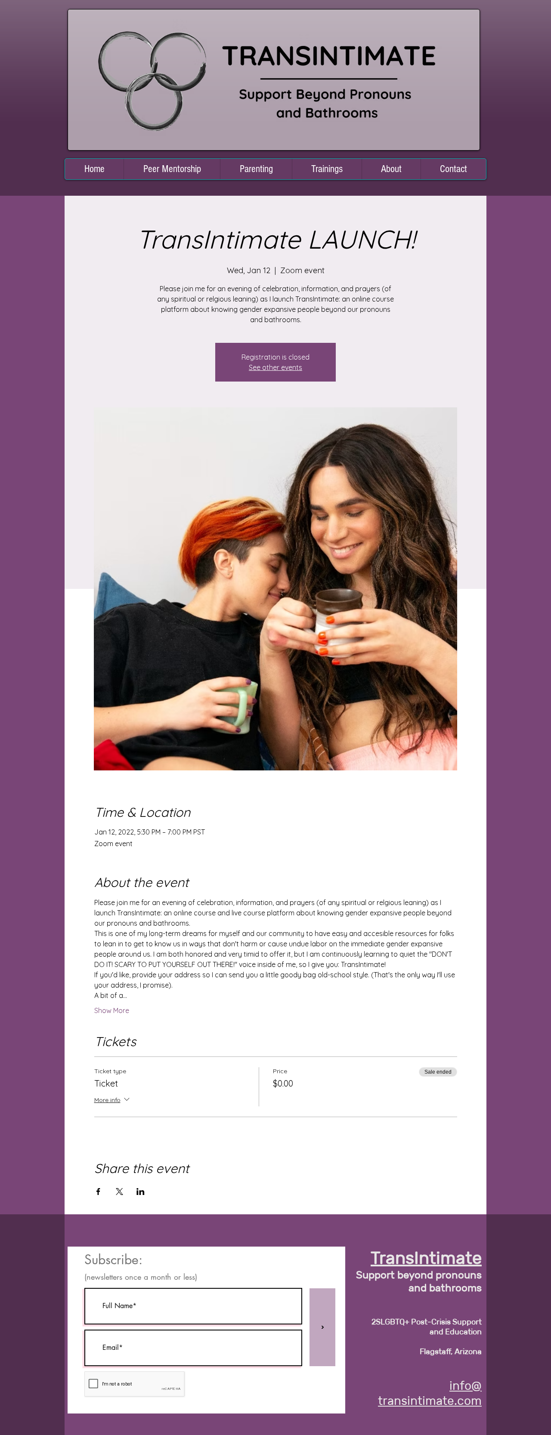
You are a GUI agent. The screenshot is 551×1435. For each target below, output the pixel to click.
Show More (111, 1010)
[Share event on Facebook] (98, 1191)
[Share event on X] (119, 1191)
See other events (275, 367)
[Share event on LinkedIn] (140, 1191)
